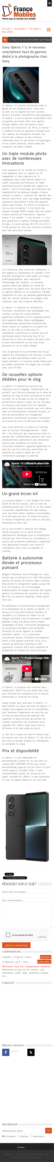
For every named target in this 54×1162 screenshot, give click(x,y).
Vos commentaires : (12, 900)
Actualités (19, 29)
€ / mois (23, 961)
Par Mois (34, 29)
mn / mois (25, 956)
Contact (20, 1147)
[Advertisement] (27, 1013)
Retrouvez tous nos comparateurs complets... (27, 966)
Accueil (6, 29)
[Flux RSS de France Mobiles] (48, 29)
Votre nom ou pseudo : (14, 891)
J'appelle (6, 956)
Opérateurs (38, 1136)
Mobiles (24, 1136)
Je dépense (8, 961)
